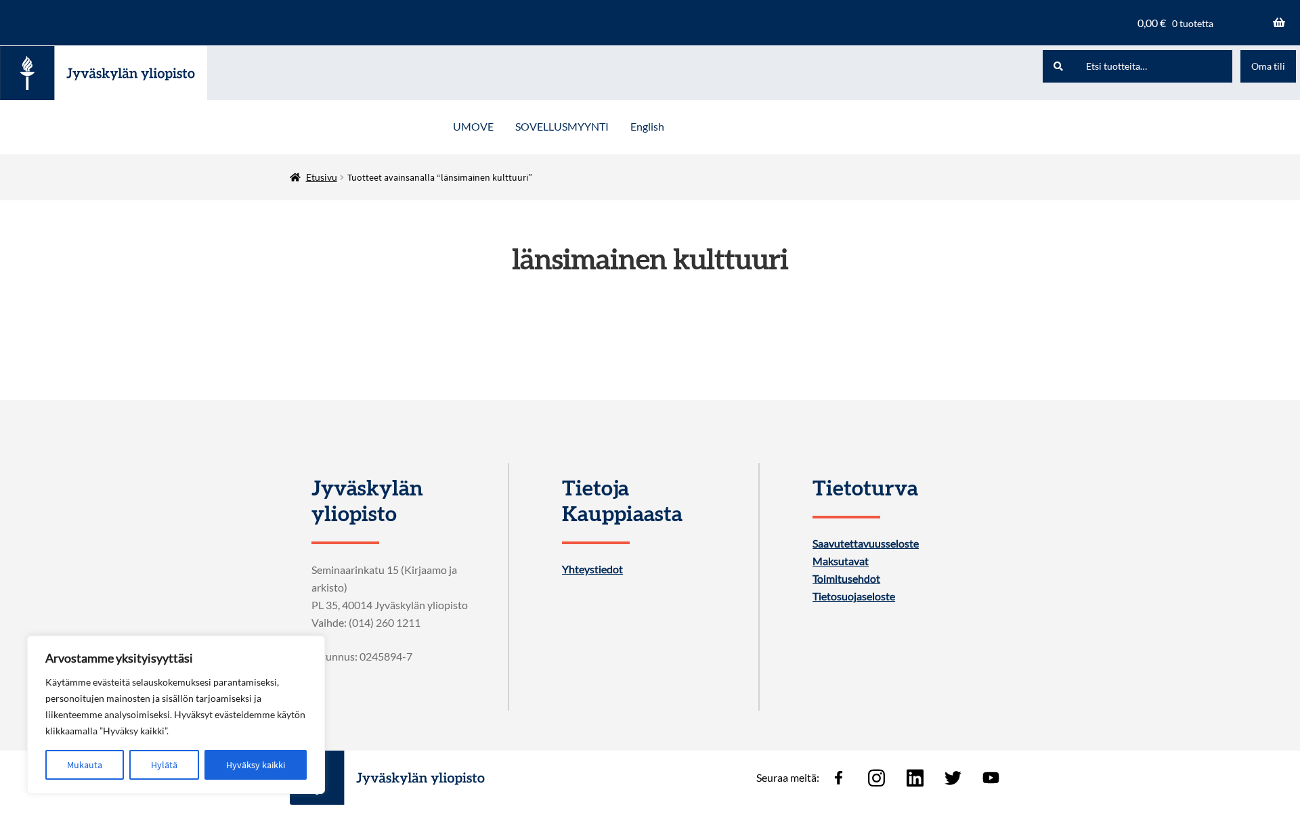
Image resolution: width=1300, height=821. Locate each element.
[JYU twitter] (953, 778)
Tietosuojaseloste (853, 596)
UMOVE (473, 126)
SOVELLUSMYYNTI (562, 126)
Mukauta (84, 765)
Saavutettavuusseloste (865, 543)
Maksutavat (840, 561)
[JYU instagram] (877, 778)
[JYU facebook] (838, 778)
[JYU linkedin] (915, 778)
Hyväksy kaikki (255, 765)
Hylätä (164, 765)
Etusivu (321, 177)
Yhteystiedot (592, 569)
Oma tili (1268, 66)
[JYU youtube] (991, 778)
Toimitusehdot (846, 579)
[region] (176, 715)
